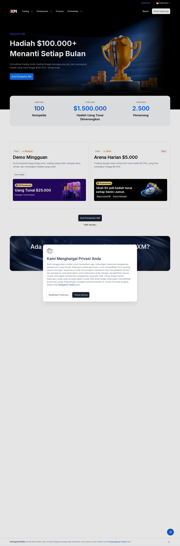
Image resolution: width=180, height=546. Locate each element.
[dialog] (90, 273)
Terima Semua (81, 295)
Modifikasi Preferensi (58, 295)
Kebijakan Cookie (67, 285)
